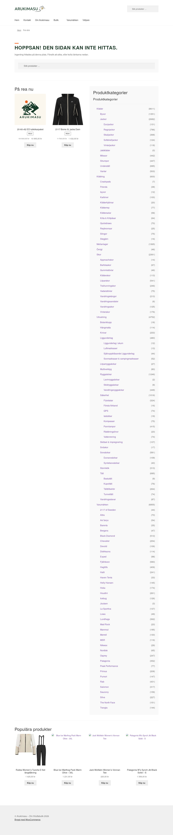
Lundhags (105, 619)
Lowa (102, 614)
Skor (99, 254)
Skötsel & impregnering (111, 442)
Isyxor (103, 191)
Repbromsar (106, 228)
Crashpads (105, 181)
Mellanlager (102, 244)
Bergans (104, 530)
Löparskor (105, 280)
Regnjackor (109, 129)
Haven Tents (106, 577)
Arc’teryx (104, 520)
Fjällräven (105, 561)
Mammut (104, 629)
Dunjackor (109, 124)
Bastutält (108, 478)
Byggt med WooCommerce (27, 819)
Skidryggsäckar (111, 384)
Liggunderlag (106, 337)
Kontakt (27, 20)
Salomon (104, 686)
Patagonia (105, 660)
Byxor (103, 113)
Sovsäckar (105, 452)
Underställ (105, 165)
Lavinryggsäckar (111, 379)
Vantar (103, 171)
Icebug (103, 598)
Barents (104, 525)
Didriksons (105, 551)
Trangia (103, 707)
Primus (103, 671)
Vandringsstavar (108, 499)
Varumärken (72, 20)
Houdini (104, 593)
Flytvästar (108, 400)
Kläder (100, 108)
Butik (56, 20)
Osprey (103, 655)
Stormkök (104, 468)
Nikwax (103, 645)
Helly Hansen (106, 582)
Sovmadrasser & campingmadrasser (121, 358)
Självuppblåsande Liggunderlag (119, 353)
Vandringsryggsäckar (114, 389)
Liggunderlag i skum (113, 343)
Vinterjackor (109, 145)
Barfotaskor (105, 265)
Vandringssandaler (109, 301)
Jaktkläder (105, 150)
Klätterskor (105, 275)
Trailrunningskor (108, 285)
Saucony (104, 692)
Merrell (103, 634)
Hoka (102, 587)
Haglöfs (104, 567)
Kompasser (109, 421)
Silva (102, 697)
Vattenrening (110, 436)
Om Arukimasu (42, 20)
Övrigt (99, 249)
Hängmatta (105, 327)
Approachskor (107, 259)
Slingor (103, 233)
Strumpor (104, 160)
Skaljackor (109, 134)
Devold (103, 546)
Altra (102, 514)
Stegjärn (104, 238)
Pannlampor (109, 426)
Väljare (86, 20)
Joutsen (104, 603)
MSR (102, 640)
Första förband (111, 405)
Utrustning (102, 317)
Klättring (101, 176)
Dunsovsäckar (110, 457)
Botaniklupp (106, 322)
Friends (103, 186)
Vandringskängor (108, 296)
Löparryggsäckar (108, 363)
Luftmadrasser (110, 348)
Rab (102, 681)
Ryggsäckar (106, 374)
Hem (17, 20)
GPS (106, 410)
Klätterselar (105, 212)
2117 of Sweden (108, 509)
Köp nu (30, 145)
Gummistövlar (106, 270)
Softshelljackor (111, 139)
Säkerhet (104, 395)
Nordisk (104, 650)
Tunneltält (108, 494)
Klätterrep (104, 207)
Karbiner (104, 197)
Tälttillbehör (109, 488)
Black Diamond (107, 535)
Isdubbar (108, 416)
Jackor (103, 119)
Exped (103, 556)
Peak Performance (109, 666)
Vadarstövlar (106, 291)
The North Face (107, 702)
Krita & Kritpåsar (108, 218)
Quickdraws (106, 223)
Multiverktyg (106, 369)
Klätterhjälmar (107, 202)
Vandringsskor (107, 306)
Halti (102, 572)
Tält (102, 473)
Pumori (103, 676)
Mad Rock (105, 624)
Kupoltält (108, 483)
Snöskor (104, 447)
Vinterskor (105, 311)
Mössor (103, 155)
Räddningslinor (111, 431)
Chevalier (104, 540)
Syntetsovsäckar (111, 462)
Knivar (103, 332)
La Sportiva (105, 608)
